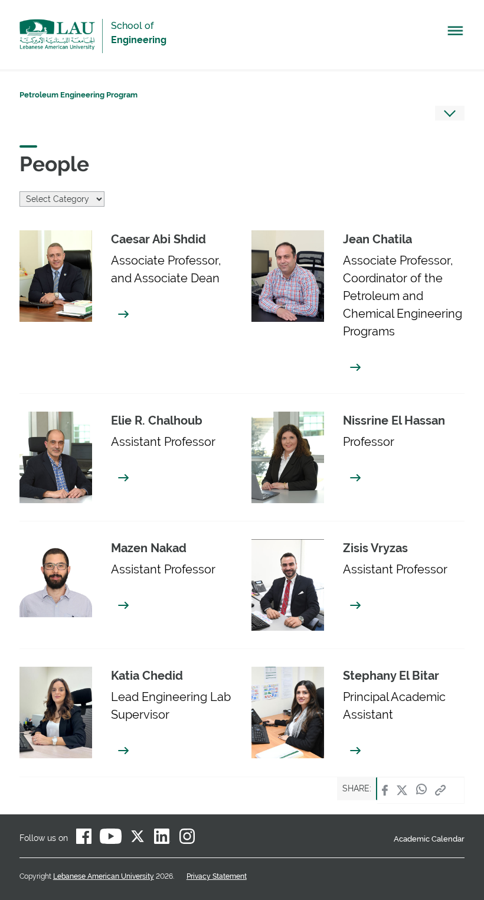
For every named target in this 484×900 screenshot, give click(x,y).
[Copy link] (440, 790)
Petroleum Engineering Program (78, 94)
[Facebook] (385, 790)
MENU (456, 34)
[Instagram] (187, 838)
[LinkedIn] (162, 838)
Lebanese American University (57, 34)
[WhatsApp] (421, 790)
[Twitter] (402, 790)
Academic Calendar (429, 838)
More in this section (450, 113)
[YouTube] (111, 838)
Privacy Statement (217, 876)
